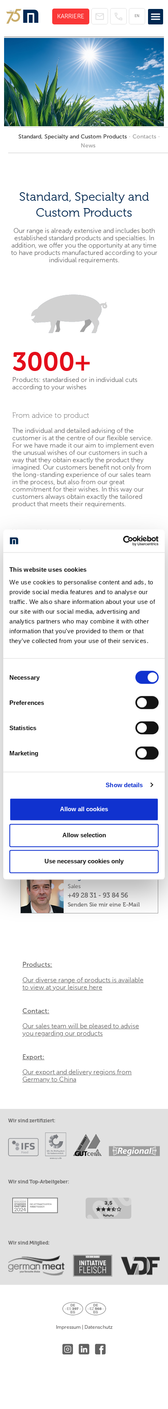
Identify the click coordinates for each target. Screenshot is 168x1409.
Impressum (68, 1327)
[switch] (147, 702)
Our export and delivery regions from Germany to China (77, 1075)
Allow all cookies (84, 808)
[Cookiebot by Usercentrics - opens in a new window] (123, 541)
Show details (124, 784)
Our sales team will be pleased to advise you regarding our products (80, 1029)
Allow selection (84, 835)
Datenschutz (98, 1327)
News (88, 145)
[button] (156, 16)
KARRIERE (70, 16)
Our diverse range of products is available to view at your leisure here (83, 983)
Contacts (144, 136)
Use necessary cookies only (84, 861)
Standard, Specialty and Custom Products (72, 136)
